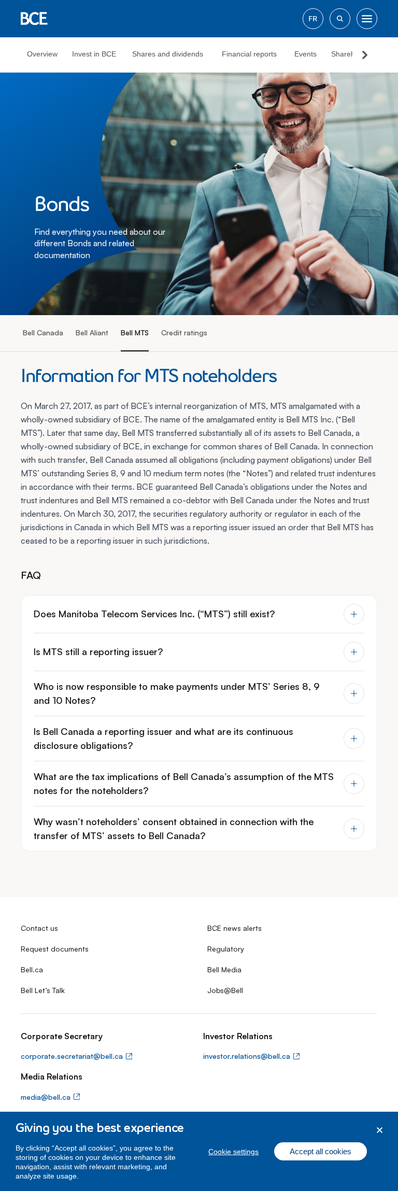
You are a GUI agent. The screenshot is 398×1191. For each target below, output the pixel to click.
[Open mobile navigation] (367, 18)
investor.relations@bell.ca (246, 1056)
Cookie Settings (233, 1151)
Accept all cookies (320, 1151)
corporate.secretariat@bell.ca (72, 1056)
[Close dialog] (379, 1130)
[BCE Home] (34, 18)
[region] (199, 1151)
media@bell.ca (45, 1097)
